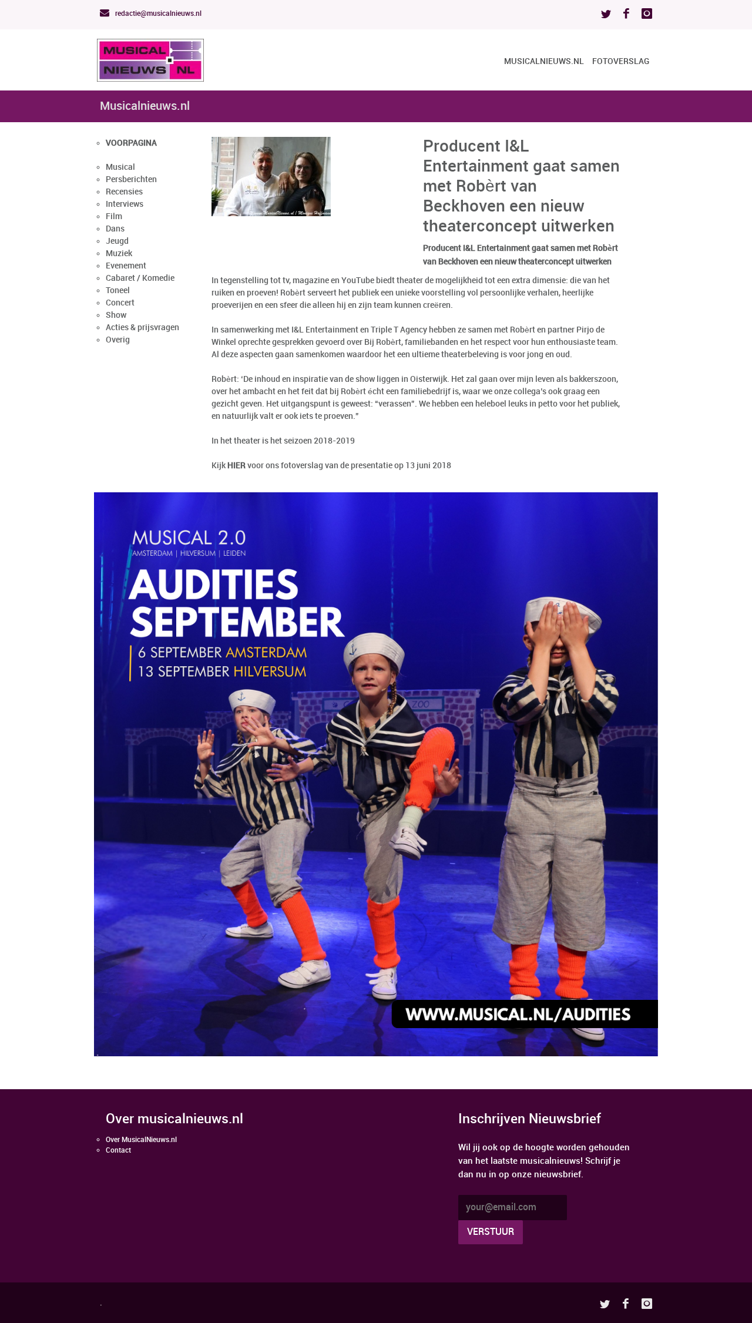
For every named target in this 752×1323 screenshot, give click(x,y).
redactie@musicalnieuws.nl (157, 14)
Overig (118, 339)
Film (114, 216)
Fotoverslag (620, 61)
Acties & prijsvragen (142, 327)
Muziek (119, 253)
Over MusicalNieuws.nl (141, 1140)
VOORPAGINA (131, 143)
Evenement (126, 265)
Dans (115, 228)
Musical (120, 167)
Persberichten (131, 179)
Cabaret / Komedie (140, 278)
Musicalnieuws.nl (544, 61)
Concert (120, 302)
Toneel (118, 290)
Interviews (124, 204)
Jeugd (117, 241)
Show (116, 315)
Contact (118, 1150)
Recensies (124, 191)
